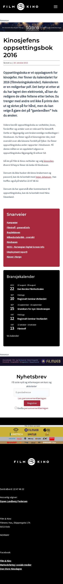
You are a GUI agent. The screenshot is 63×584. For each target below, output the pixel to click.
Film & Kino (5, 560)
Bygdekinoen (13, 232)
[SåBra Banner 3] (31, 26)
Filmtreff (21, 328)
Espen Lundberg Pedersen (13, 501)
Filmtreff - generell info (18, 227)
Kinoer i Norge (14, 256)
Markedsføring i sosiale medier (15, 564)
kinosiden (49, 160)
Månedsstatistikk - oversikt (20, 237)
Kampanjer (12, 222)
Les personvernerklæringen (32, 398)
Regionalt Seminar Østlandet (31, 298)
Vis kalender (13, 335)
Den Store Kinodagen (11, 568)
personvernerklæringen (36, 408)
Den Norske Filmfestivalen (30, 288)
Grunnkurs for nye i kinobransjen (33, 308)
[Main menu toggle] (56, 7)
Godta (32, 408)
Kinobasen (12, 242)
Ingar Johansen (43, 176)
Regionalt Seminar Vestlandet (32, 318)
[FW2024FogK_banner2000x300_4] (31, 361)
